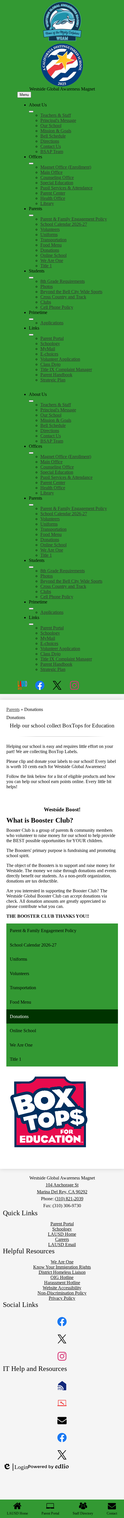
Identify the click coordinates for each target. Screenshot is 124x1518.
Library (47, 203)
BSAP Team (51, 151)
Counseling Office (57, 177)
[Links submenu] (31, 335)
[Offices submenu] (31, 163)
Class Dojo (50, 364)
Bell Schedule (53, 135)
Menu (24, 95)
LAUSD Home (17, 1513)
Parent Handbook (56, 374)
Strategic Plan (52, 379)
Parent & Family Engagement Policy (73, 219)
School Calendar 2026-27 (63, 224)
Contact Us (50, 146)
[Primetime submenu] (31, 319)
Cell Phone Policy (56, 307)
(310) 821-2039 (69, 1198)
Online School (53, 255)
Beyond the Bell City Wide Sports (71, 291)
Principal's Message (58, 120)
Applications (51, 322)
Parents (13, 709)
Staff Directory (83, 1513)
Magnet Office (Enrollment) (65, 167)
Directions (49, 141)
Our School (50, 125)
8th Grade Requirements (62, 281)
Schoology (50, 343)
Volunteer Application (60, 359)
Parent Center (52, 193)
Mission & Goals (55, 130)
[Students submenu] (31, 278)
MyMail (47, 348)
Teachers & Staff (55, 115)
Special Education (56, 182)
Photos (46, 286)
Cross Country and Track (63, 296)
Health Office (52, 198)
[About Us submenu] (31, 111)
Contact (112, 1513)
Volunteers (50, 229)
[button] (31, 401)
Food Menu (51, 244)
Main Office (51, 172)
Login (15, 1467)
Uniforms (49, 234)
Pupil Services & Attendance (66, 187)
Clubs (45, 302)
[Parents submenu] (31, 215)
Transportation (53, 239)
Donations (49, 250)
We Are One (51, 260)
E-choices (49, 353)
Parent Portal (52, 338)
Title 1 (46, 265)
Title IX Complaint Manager (66, 369)
